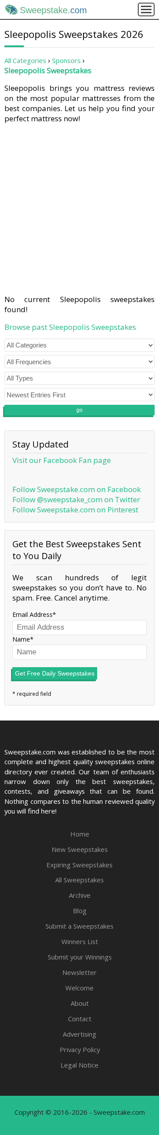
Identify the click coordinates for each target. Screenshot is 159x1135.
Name (21, 639)
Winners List (79, 941)
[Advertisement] (79, 207)
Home (79, 833)
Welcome (79, 987)
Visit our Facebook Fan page (61, 460)
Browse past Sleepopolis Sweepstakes (70, 327)
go (79, 410)
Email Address (32, 614)
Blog (80, 910)
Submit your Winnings (80, 956)
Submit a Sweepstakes (79, 926)
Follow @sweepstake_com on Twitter (76, 499)
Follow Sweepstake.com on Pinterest (75, 509)
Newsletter (79, 972)
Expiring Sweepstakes (79, 864)
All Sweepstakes (79, 879)
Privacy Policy (80, 1049)
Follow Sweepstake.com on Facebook (76, 489)
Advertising (79, 1034)
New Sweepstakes (80, 849)
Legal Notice (79, 1064)
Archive (80, 895)
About (80, 1003)
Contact (79, 1018)
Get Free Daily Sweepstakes (55, 673)
